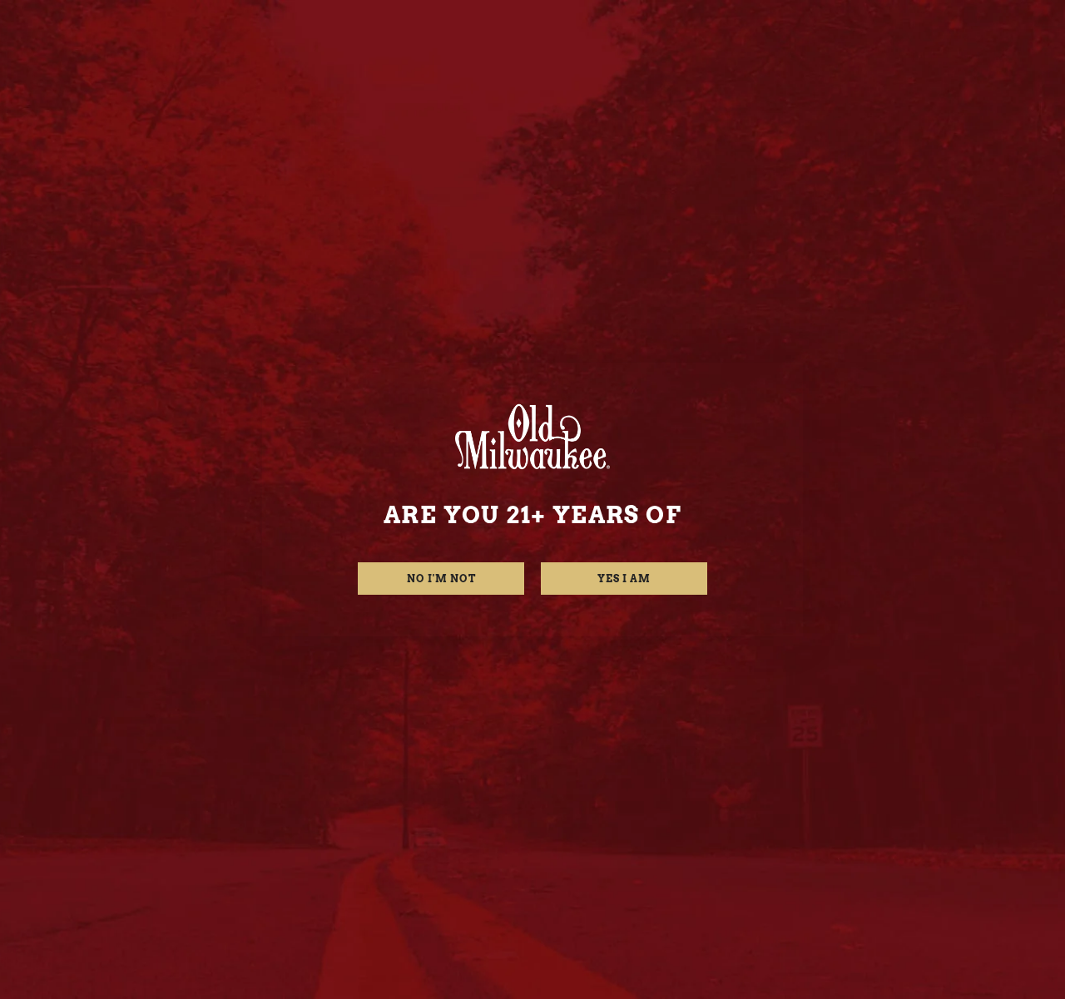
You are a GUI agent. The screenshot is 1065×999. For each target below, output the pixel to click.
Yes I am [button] (624, 578)
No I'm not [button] (441, 578)
